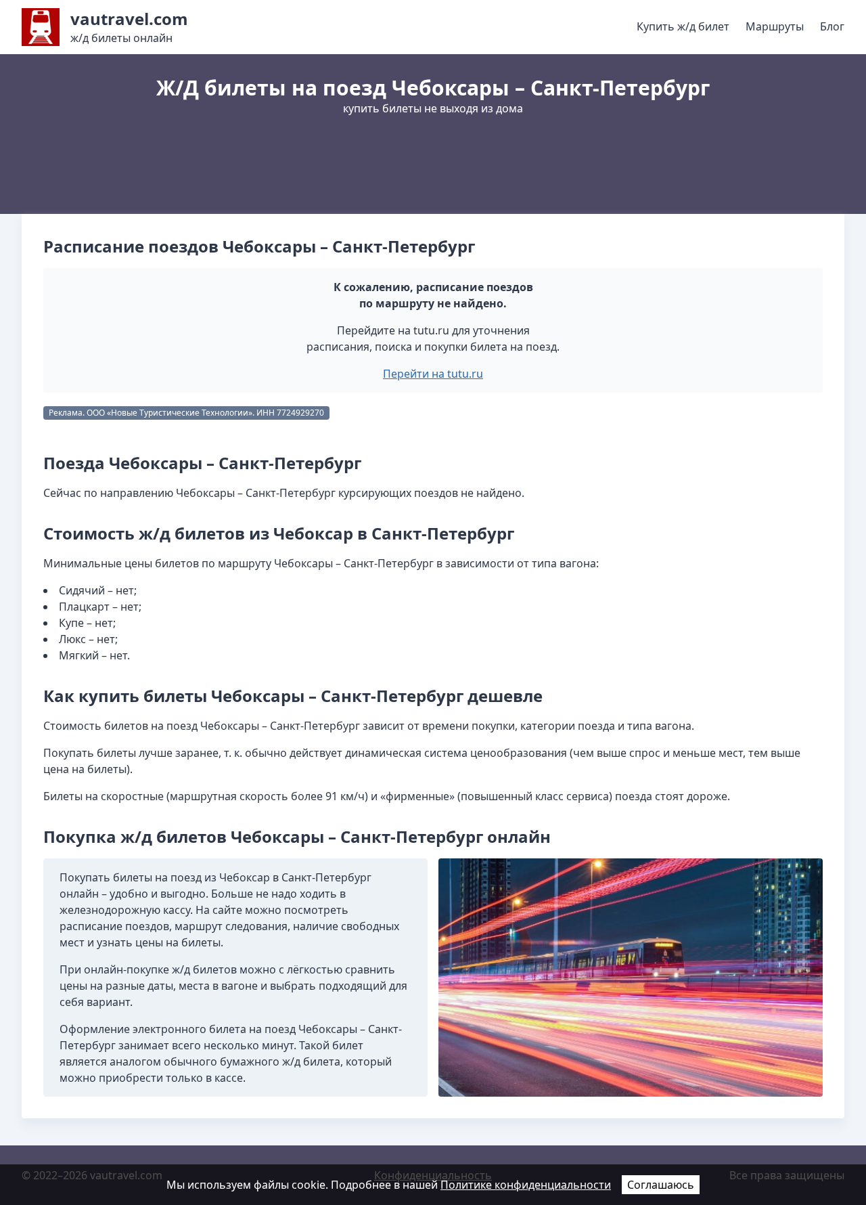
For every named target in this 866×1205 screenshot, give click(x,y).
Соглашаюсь (660, 1184)
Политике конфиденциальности (525, 1184)
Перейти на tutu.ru (433, 373)
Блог (832, 26)
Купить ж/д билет (683, 26)
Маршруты (775, 26)
